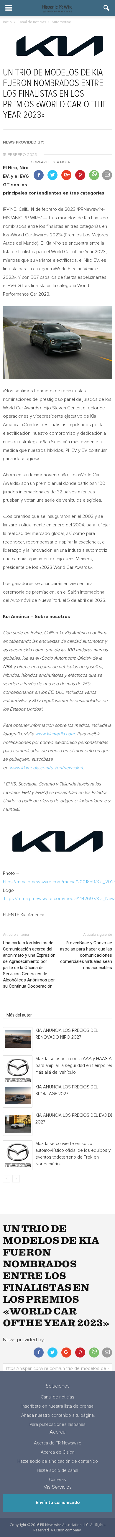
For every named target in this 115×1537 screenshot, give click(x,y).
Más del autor (19, 1015)
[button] (106, 8)
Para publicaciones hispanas (57, 1424)
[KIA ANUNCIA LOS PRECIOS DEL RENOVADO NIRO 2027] (17, 1039)
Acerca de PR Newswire (57, 1443)
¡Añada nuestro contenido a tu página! (57, 1415)
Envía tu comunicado (58, 1502)
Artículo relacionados (26, 1006)
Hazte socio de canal (57, 1470)
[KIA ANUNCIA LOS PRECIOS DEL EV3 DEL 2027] (17, 1124)
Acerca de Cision (58, 1452)
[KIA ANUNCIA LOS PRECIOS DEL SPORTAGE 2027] (17, 1096)
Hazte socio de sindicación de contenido (57, 1461)
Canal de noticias (57, 1397)
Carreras (57, 1479)
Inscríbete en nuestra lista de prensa (57, 1406)
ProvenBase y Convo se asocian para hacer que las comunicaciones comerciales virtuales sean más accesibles (86, 955)
